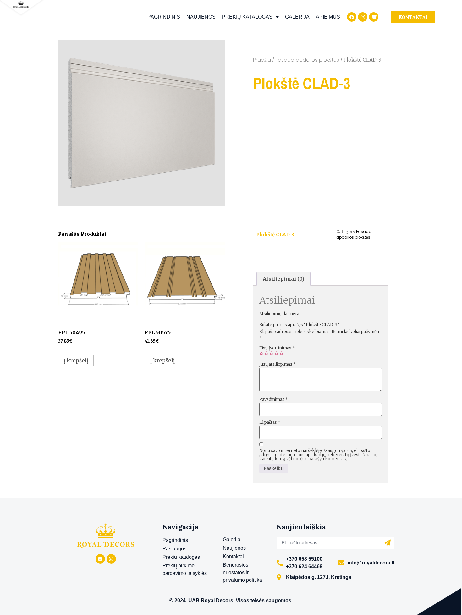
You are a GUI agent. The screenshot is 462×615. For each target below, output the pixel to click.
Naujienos (201, 16)
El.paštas (269, 422)
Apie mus (328, 16)
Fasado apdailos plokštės (307, 59)
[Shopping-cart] (373, 17)
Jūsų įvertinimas (277, 348)
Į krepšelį (75, 360)
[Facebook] (351, 17)
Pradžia (262, 59)
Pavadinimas (273, 399)
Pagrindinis (163, 16)
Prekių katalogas (247, 16)
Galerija (297, 16)
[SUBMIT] (387, 543)
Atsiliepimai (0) (283, 279)
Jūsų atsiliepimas (277, 364)
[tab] (283, 279)
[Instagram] (362, 17)
